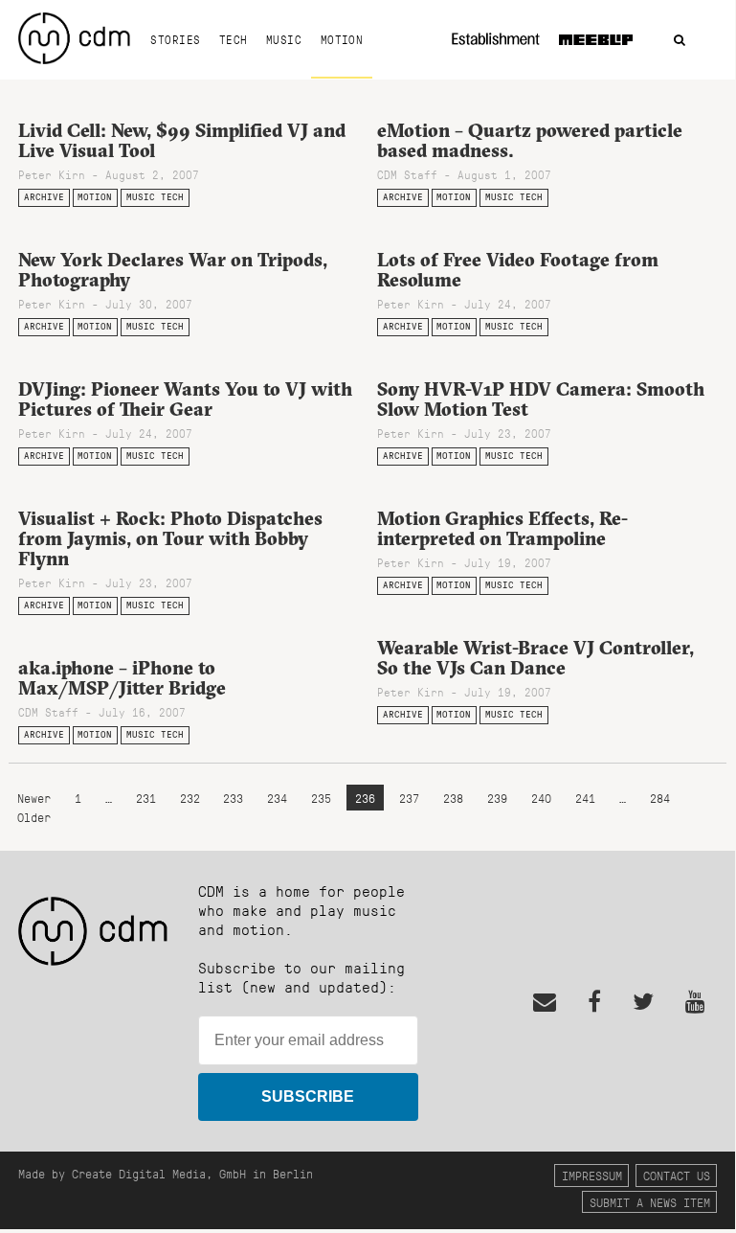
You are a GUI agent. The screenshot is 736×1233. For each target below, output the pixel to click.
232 (190, 797)
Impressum (592, 1175)
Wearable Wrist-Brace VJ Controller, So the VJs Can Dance (535, 657)
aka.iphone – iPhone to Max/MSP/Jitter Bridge (122, 677)
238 (453, 797)
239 (497, 797)
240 (541, 797)
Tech (233, 39)
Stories (175, 39)
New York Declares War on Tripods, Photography (172, 269)
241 (585, 797)
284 (660, 797)
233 (233, 797)
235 (321, 797)
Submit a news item (650, 1202)
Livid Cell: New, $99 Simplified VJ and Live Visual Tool (182, 140)
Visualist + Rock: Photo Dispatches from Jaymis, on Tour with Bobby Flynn (170, 538)
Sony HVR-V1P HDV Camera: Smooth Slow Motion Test (540, 399)
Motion (342, 39)
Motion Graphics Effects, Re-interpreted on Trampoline (502, 528)
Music (283, 39)
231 (146, 797)
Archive (44, 197)
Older (34, 817)
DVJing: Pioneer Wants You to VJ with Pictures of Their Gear (185, 399)
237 (409, 797)
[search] (679, 41)
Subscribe (307, 1096)
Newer (37, 797)
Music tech (155, 197)
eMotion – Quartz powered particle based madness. (529, 140)
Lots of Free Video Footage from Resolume (517, 269)
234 (277, 797)
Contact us (676, 1175)
